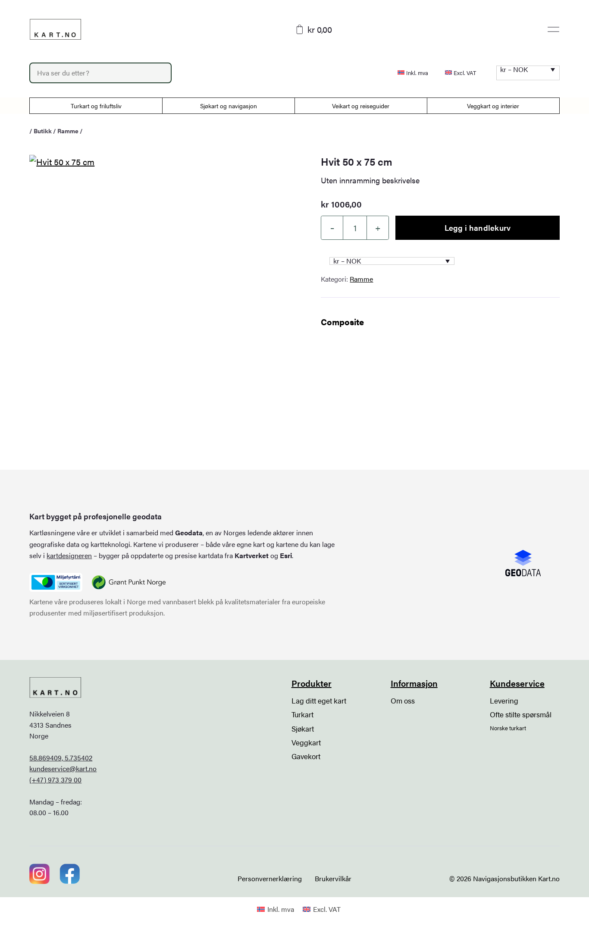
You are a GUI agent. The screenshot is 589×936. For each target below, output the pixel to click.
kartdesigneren (69, 555)
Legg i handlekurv (478, 227)
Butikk (43, 130)
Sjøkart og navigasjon (228, 105)
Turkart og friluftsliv (96, 105)
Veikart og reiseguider (360, 105)
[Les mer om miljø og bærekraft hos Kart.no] (55, 582)
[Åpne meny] (553, 29)
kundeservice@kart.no (63, 768)
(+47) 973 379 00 (55, 780)
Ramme (67, 130)
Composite (342, 321)
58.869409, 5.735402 (60, 758)
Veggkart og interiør (493, 105)
